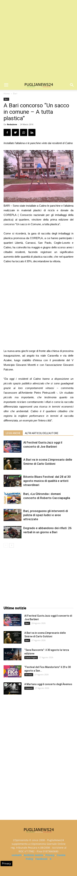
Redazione (12, 124)
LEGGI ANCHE (13, 433)
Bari (15, 93)
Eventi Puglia (31, 657)
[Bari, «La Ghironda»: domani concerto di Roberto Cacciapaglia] (12, 498)
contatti (16, 855)
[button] (72, 85)
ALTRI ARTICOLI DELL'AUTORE (41, 433)
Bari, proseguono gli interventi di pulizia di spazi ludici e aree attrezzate (45, 515)
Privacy (49, 855)
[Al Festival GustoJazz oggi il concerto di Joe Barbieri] (12, 446)
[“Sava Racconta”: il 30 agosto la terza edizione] (12, 654)
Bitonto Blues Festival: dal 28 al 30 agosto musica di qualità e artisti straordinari (47, 481)
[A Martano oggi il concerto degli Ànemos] (12, 688)
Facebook (41, 858)
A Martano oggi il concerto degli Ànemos (48, 684)
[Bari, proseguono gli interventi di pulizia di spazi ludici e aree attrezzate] (12, 515)
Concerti (29, 688)
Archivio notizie (33, 855)
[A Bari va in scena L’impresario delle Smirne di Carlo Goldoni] (12, 464)
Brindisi (28, 674)
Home (7, 93)
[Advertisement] (38, 40)
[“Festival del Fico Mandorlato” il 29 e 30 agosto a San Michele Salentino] (12, 671)
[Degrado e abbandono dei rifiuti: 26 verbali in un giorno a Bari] (12, 532)
